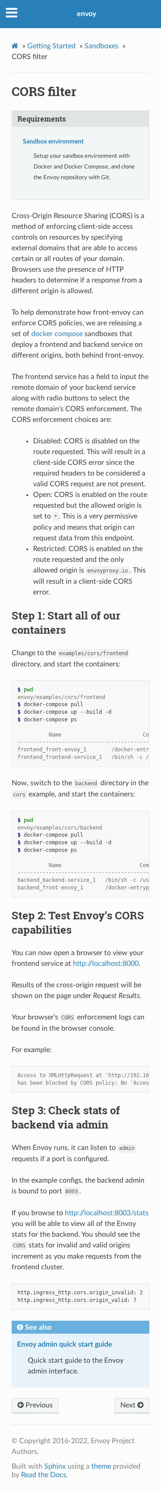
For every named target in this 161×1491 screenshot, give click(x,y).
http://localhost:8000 (106, 963)
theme (101, 1466)
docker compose (57, 333)
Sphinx (55, 1466)
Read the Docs (43, 1474)
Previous (38, 1405)
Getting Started (51, 46)
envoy (86, 13)
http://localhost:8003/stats (106, 1213)
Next (128, 1405)
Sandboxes (102, 46)
